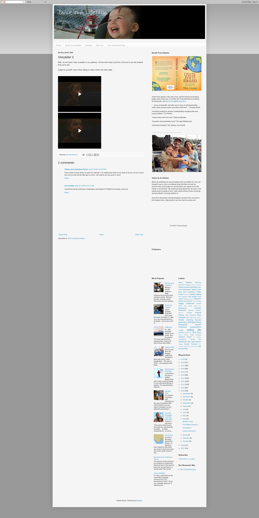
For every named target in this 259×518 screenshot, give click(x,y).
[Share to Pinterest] (97, 154)
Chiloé (180, 294)
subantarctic (182, 339)
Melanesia (182, 310)
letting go (197, 306)
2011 (183, 384)
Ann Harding (69, 186)
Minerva (180, 312)
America (198, 282)
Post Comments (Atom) (76, 238)
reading (180, 330)
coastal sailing (195, 294)
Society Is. (188, 332)
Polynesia (182, 327)
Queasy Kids (169, 347)
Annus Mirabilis (159, 473)
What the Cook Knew (190, 346)
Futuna (198, 301)
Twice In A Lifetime (82, 12)
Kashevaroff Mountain (169, 370)
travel (186, 344)
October (186, 400)
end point (190, 299)
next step (189, 317)
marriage (197, 308)
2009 (183, 391)
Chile (199, 292)
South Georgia (195, 335)
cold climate (192, 297)
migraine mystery (194, 310)
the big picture (194, 341)
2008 (183, 445)
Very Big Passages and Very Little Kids (168, 416)
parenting (182, 322)
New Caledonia (190, 315)
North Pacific (197, 317)
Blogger (139, 501)
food (194, 301)
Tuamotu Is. (196, 344)
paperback (182, 101)
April (185, 419)
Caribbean (191, 292)
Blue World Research (188, 469)
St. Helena (197, 337)
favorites (186, 301)
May (184, 416)
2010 (183, 388)
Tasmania (182, 341)
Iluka (190, 306)
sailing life (194, 329)
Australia (193, 287)
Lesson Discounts (189, 431)
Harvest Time (168, 392)
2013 (183, 378)
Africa (180, 282)
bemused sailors (190, 289)
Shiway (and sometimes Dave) (76, 169)
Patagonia (182, 324)
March (185, 435)
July (184, 409)
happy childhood (186, 303)
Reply (66, 178)
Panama (198, 320)
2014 (183, 375)
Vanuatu (181, 346)
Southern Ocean (185, 337)
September (187, 403)
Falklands (197, 299)
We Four (100, 45)
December (187, 394)
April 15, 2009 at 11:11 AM (84, 186)
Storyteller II (187, 428)
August (185, 406)
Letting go (168, 327)
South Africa (196, 332)
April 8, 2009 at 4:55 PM (97, 169)
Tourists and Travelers (169, 284)
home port (182, 306)
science (181, 332)
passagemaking (194, 322)
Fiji (191, 301)
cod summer (182, 296)
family (180, 301)
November (187, 397)
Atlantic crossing (196, 285)
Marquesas (182, 308)
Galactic (88, 45)
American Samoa (184, 285)
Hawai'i (198, 303)
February (186, 438)
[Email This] (87, 154)
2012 (183, 381)
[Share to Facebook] (95, 154)
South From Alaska (73, 45)
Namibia (189, 312)
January (186, 441)
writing (185, 348)
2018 (183, 362)
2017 (183, 366)
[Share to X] (92, 154)
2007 (183, 448)
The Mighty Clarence (190, 425)
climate (186, 294)
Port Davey (169, 435)
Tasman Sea (195, 339)
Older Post (139, 235)
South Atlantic (183, 335)
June (185, 412)
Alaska (189, 282)
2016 (183, 369)
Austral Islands (183, 287)
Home (58, 45)
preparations (195, 327)
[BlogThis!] (90, 154)
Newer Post (63, 235)
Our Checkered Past (116, 45)
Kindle (170, 101)
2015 (183, 372)
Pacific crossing (185, 320)
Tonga (180, 344)
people (198, 324)
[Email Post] (83, 154)
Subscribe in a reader (187, 459)
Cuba (185, 299)
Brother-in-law (188, 421)
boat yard (182, 292)
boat (199, 289)
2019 (183, 359)
